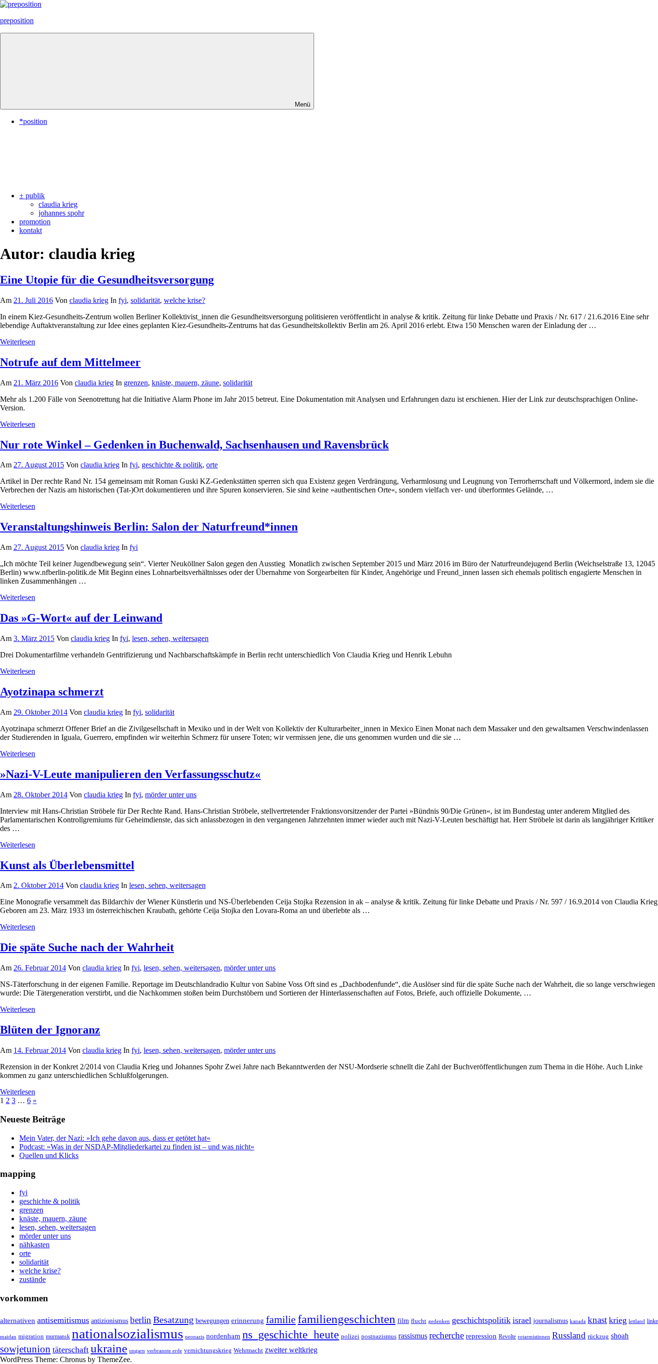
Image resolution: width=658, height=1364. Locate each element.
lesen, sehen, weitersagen (170, 638)
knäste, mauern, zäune (185, 383)
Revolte (507, 1336)
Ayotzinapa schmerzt (52, 691)
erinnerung (247, 1320)
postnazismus (378, 1336)
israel (522, 1320)
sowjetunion (25, 1349)
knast (597, 1320)
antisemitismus (63, 1320)
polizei (350, 1336)
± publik (32, 195)
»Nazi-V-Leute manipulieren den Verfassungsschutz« (130, 774)
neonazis (194, 1336)
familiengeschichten (346, 1318)
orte (212, 465)
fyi (122, 300)
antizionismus (109, 1320)
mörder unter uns (171, 795)
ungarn (137, 1350)
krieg (618, 1320)
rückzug (598, 1336)
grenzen (136, 383)
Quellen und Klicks (49, 1155)
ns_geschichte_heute (290, 1334)
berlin (140, 1320)
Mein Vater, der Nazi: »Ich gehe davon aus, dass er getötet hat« (115, 1138)
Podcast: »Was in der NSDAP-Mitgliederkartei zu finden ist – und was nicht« (136, 1147)
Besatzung (173, 1319)
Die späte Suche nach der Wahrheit (87, 947)
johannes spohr (61, 213)
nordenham (223, 1336)
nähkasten (34, 1245)
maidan (8, 1336)
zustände (32, 1279)
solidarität (145, 300)
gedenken (439, 1321)
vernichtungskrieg (208, 1350)
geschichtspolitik (481, 1320)
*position (33, 121)
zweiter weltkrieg (291, 1350)
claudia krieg (58, 204)
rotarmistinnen (534, 1336)
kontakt (30, 230)
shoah (620, 1336)
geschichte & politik (172, 465)
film (403, 1320)
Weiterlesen (17, 342)
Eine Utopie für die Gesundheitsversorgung (107, 279)
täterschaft (71, 1349)
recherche (446, 1335)
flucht (418, 1321)
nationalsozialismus (127, 1333)
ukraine (109, 1348)
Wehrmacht (248, 1350)
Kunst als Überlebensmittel (67, 865)
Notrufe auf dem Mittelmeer (70, 362)
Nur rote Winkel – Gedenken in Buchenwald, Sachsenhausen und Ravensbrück (194, 444)
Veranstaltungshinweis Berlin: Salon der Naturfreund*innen (149, 526)
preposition (17, 20)
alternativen (17, 1320)
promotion (35, 222)
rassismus (412, 1336)
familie (281, 1319)
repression (481, 1336)
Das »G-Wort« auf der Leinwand (81, 618)
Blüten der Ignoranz (50, 1029)
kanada (578, 1321)
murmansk (58, 1336)
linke (652, 1321)
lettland (637, 1321)
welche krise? (184, 300)
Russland (569, 1335)
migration (31, 1336)
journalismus (550, 1320)
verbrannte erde (164, 1350)
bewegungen (212, 1320)
